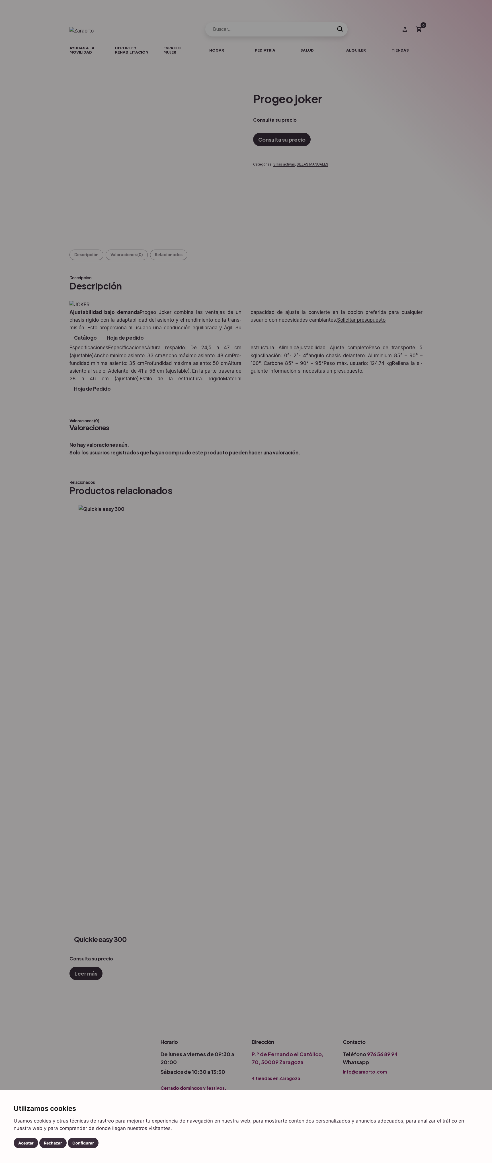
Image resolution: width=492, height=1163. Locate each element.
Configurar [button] (83, 1142)
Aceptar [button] (26, 1142)
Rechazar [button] (53, 1142)
